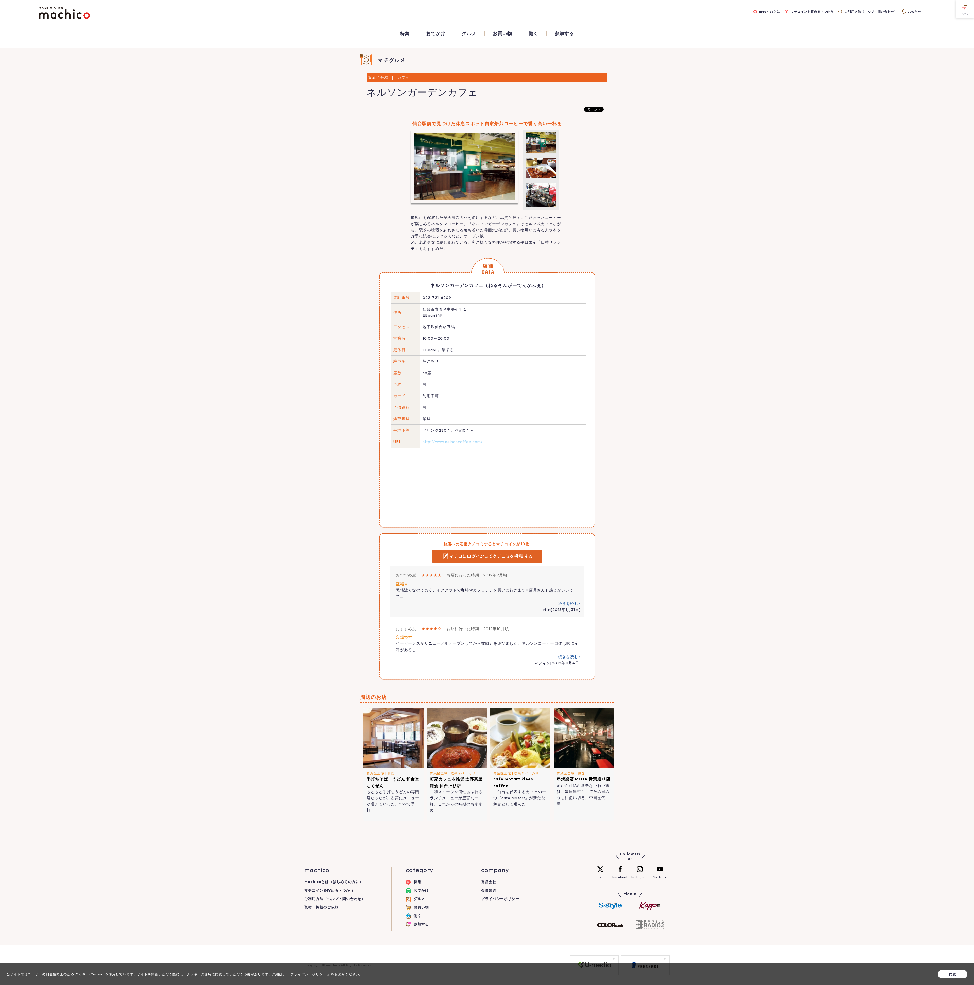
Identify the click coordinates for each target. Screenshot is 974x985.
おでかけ (435, 33)
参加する (564, 33)
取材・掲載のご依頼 (321, 907)
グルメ (469, 33)
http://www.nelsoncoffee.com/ (453, 441)
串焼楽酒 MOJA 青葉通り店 (583, 779)
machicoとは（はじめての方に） (333, 881)
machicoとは (769, 11)
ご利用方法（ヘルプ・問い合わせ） (871, 11)
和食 (390, 773)
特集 (405, 33)
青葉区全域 (375, 773)
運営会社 (488, 881)
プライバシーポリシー (500, 898)
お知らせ (914, 11)
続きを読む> (569, 603)
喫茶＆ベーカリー (465, 773)
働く (533, 33)
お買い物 (502, 33)
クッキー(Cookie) (89, 974)
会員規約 (488, 890)
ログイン (964, 13)
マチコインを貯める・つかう (812, 11)
